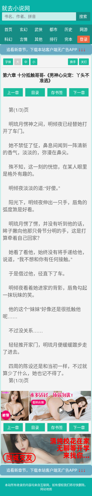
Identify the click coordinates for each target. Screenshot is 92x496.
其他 (38, 39)
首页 (8, 29)
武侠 (38, 29)
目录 (35, 92)
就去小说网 (16, 8)
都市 (53, 29)
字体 (8, 62)
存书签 (57, 92)
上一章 (13, 92)
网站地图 (46, 489)
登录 (84, 39)
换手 (73, 62)
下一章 (79, 92)
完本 (68, 39)
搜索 (83, 16)
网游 (84, 29)
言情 (23, 39)
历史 (68, 29)
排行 (53, 39)
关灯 (84, 62)
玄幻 (23, 29)
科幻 (8, 39)
